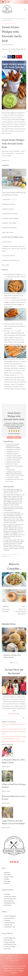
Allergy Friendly (9, 877)
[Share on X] (13, 56)
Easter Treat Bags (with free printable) (13, 741)
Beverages (7, 881)
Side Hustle (7, 948)
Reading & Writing (9, 903)
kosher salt (19, 375)
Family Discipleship (10, 916)
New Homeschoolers (10, 898)
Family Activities (9, 918)
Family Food (12, 23)
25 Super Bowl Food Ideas (6, 609)
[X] (6, 2)
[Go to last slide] (4, 644)
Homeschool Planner (10, 896)
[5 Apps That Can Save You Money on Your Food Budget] (14, 812)
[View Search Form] (25, 2)
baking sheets (14, 330)
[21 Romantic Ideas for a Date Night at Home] (14, 751)
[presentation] (14, 640)
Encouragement (8, 901)
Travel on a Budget (9, 946)
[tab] (12, 662)
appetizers (5, 23)
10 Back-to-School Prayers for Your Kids (14, 729)
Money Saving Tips (9, 942)
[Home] (2, 18)
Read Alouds (7, 905)
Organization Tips (9, 927)
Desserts (6, 883)
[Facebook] (3, 2)
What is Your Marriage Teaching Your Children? (20, 610)
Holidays (6, 879)
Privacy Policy (14, 960)
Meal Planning (8, 940)
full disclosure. (15, 51)
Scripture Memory (9, 922)
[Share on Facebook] (9, 56)
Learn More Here (14, 713)
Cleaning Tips (8, 924)
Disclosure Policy (14, 955)
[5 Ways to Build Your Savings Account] (14, 776)
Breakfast (7, 872)
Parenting (7, 920)
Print (14, 437)
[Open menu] (24, 9)
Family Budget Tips (10, 938)
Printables (7, 894)
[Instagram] (8, 2)
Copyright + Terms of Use (14, 957)
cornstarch (13, 199)
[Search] (23, 717)
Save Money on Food (10, 944)
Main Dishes (7, 874)
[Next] (24, 644)
